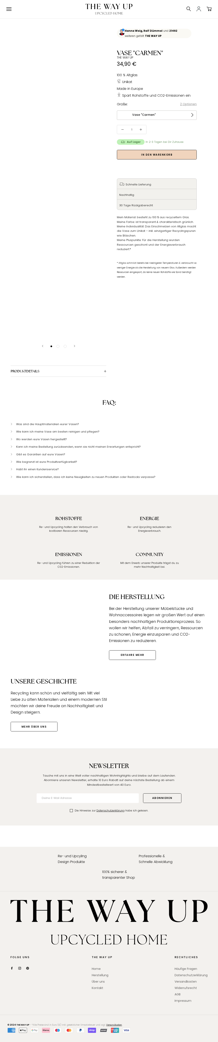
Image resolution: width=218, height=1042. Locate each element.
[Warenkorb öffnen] (209, 9)
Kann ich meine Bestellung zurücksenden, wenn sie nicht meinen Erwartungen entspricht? (78, 447)
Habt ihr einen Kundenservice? (37, 469)
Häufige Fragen (186, 969)
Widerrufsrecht (186, 988)
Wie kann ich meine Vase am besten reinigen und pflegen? (57, 432)
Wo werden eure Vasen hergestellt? (41, 439)
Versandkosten (186, 981)
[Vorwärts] (74, 346)
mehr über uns (34, 726)
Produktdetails (25, 371)
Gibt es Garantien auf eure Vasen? (40, 454)
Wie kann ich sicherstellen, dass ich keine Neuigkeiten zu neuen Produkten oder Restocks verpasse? (85, 477)
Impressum (183, 1001)
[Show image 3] (65, 346)
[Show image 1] (51, 346)
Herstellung (100, 975)
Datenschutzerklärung (110, 810)
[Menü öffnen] (8, 9)
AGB (178, 994)
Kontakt (97, 988)
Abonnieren (162, 798)
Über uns (98, 981)
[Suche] (188, 9)
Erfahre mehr (132, 655)
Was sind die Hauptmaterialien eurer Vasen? (47, 424)
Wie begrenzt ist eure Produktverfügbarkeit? (46, 462)
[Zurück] (42, 346)
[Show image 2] (57, 346)
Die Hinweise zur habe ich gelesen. (111, 810)
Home (96, 969)
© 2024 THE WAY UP (18, 1024)
